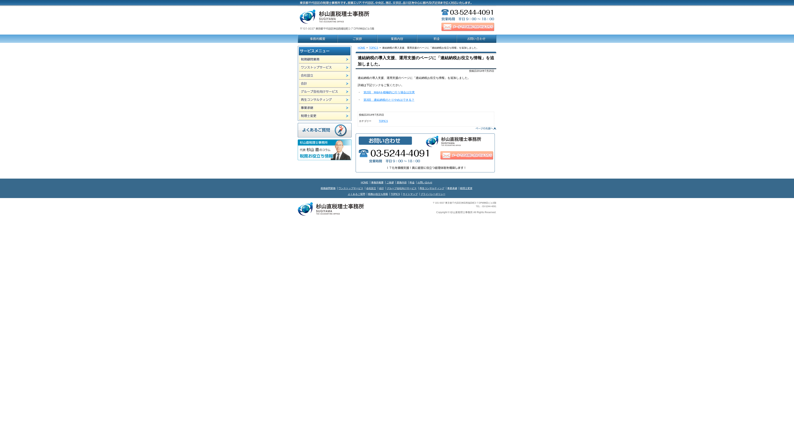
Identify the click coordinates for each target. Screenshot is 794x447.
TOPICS (373, 47)
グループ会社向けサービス (324, 92)
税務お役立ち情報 (378, 194)
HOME (361, 47)
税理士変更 (324, 116)
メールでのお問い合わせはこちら (467, 27)
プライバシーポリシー (433, 194)
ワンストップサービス (324, 67)
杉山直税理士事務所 (349, 20)
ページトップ (486, 128)
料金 (437, 39)
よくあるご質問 (325, 130)
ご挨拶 (357, 39)
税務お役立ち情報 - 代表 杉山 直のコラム (325, 149)
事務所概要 (317, 39)
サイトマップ (410, 194)
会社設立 (324, 75)
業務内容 (397, 39)
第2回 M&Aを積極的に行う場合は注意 (389, 92)
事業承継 (324, 108)
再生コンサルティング (324, 100)
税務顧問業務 (324, 59)
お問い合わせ (476, 39)
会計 (324, 84)
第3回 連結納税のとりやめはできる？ (389, 99)
